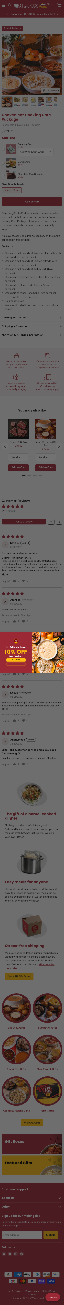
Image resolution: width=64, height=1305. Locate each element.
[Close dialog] (62, 634)
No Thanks (16, 664)
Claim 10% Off (16, 660)
